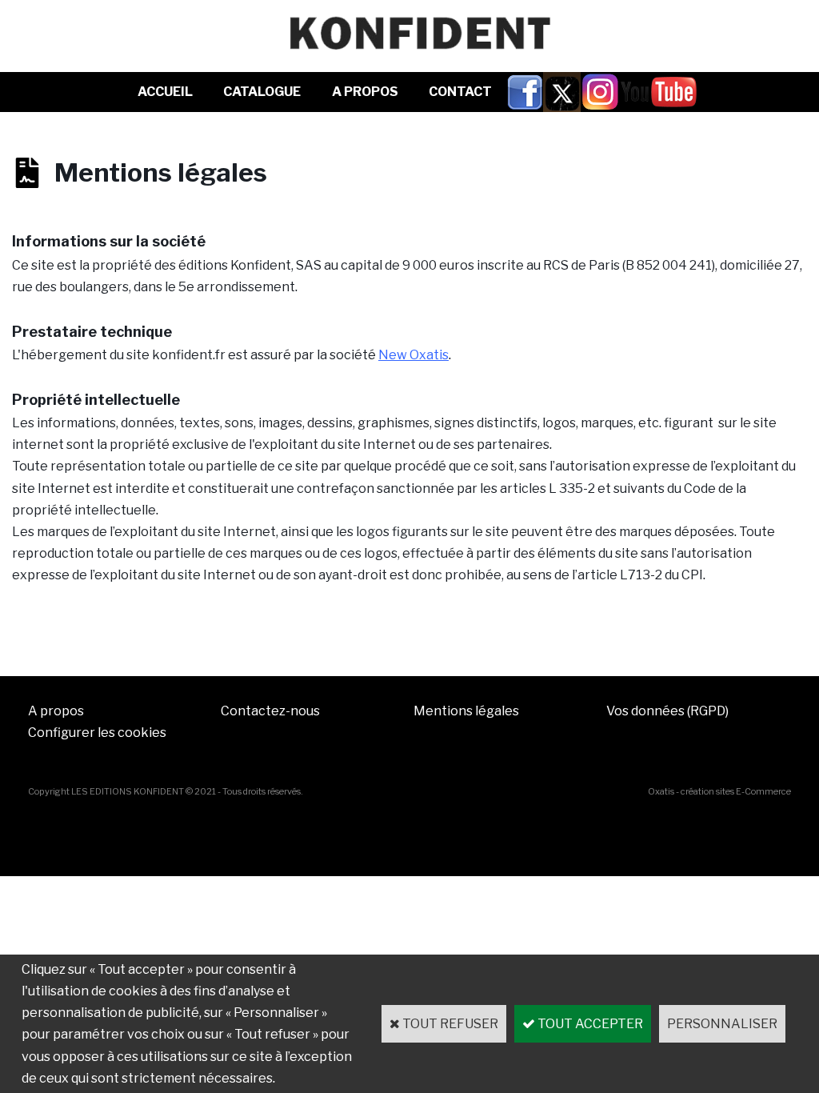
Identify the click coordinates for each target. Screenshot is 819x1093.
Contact (460, 91)
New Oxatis (413, 354)
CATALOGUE (262, 91)
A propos (56, 711)
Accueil (165, 91)
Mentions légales (466, 711)
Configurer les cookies (97, 732)
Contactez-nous (270, 711)
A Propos (365, 91)
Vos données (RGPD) (667, 711)
